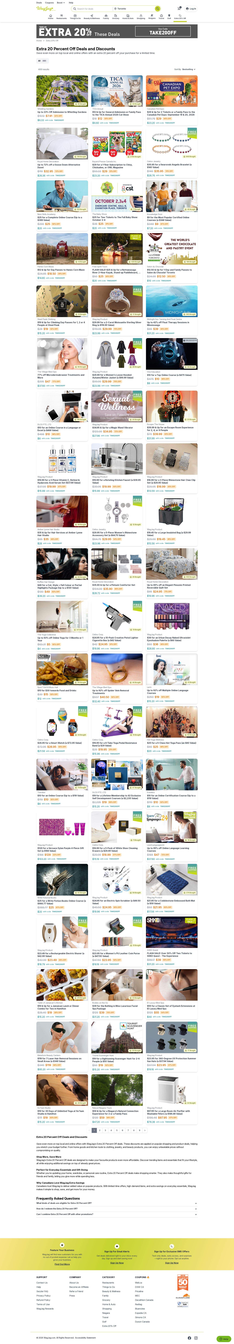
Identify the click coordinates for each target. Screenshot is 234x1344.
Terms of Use (43, 1304)
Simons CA (140, 1317)
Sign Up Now (117, 1263)
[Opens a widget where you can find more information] (223, 1339)
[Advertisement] (117, 1227)
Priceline (139, 1291)
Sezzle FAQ (42, 1291)
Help (71, 2)
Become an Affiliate (79, 1287)
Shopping (107, 1308)
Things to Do (108, 1287)
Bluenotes (140, 1308)
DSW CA (139, 1287)
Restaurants (108, 1282)
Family (105, 1295)
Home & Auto (109, 1304)
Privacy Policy (43, 1295)
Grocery (106, 1300)
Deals (39, 2)
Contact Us (42, 1282)
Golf (104, 1321)
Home (39, 40)
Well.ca (138, 1282)
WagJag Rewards (45, 1308)
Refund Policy (43, 1300)
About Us (74, 1282)
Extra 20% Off (109, 1326)
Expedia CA (141, 1313)
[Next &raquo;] (144, 1130)
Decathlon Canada (144, 1300)
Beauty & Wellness (111, 1291)
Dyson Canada (142, 1321)
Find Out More (62, 1264)
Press (72, 1295)
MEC (137, 1295)
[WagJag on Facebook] (189, 1338)
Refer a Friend (76, 1291)
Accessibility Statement (85, 1338)
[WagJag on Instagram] (196, 1338)
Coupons (49, 2)
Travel (105, 1317)
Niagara (106, 1313)
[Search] (157, 8)
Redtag (138, 1304)
